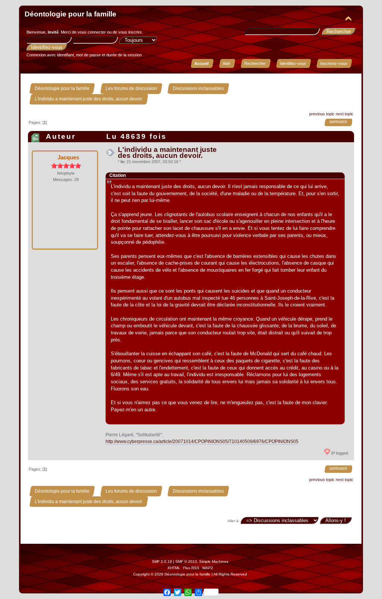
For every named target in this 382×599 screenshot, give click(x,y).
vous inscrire (130, 32)
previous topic (322, 114)
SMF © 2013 (186, 561)
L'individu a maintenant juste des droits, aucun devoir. (167, 152)
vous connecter (92, 32)
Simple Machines (213, 561)
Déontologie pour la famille (70, 14)
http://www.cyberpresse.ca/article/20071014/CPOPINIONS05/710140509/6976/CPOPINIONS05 (202, 441)
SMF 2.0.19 (162, 561)
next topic (344, 114)
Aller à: (233, 521)
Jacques (68, 157)
